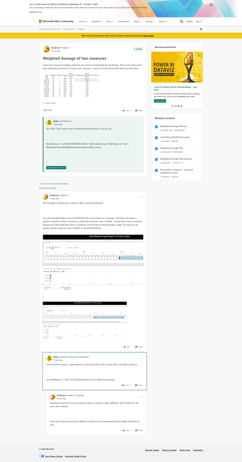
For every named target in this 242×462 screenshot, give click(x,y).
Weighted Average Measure (173, 126)
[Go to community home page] (56, 21)
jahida (55, 121)
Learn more (148, 35)
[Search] (181, 21)
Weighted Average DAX (171, 148)
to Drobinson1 (65, 121)
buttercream (179, 130)
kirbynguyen (177, 151)
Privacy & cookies (169, 450)
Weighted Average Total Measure (176, 158)
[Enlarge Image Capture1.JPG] (93, 267)
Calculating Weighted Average (174, 137)
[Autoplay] (172, 106)
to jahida (79, 395)
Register (189, 21)
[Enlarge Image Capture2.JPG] (85, 322)
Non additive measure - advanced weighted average (176, 171)
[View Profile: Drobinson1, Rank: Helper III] (46, 49)
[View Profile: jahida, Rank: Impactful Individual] (49, 358)
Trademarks (198, 450)
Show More (50, 103)
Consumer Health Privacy (75, 456)
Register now (35, 11)
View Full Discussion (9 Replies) (55, 183)
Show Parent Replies (47, 188)
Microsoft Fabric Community (49, 29)
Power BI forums (69, 29)
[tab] (175, 106)
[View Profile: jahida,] (49, 122)
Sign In (199, 21)
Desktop (81, 29)
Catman (174, 140)
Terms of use (184, 450)
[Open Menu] (201, 29)
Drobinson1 (56, 47)
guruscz (174, 176)
